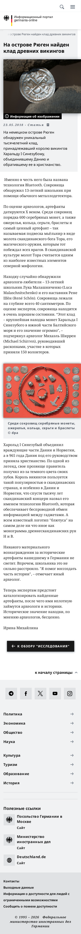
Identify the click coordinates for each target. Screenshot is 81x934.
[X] (42, 693)
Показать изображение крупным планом (42, 390)
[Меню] (73, 7)
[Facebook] (27, 693)
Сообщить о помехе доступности (30, 906)
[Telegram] (12, 693)
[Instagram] (71, 693)
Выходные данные (18, 887)
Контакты (11, 881)
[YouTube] (56, 693)
